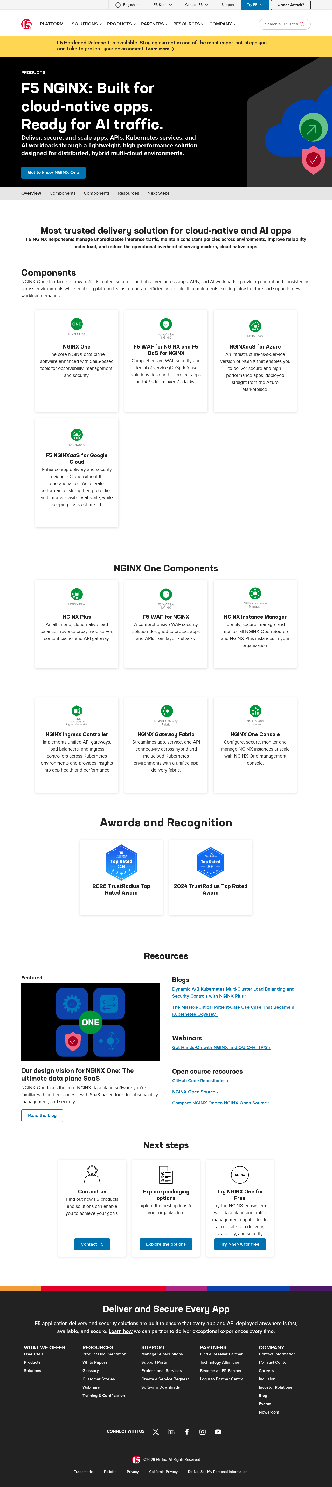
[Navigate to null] (90, 1022)
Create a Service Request (165, 1379)
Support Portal (154, 1362)
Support (228, 5)
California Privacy (163, 1472)
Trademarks (84, 1472)
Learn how (121, 1331)
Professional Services (161, 1370)
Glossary (90, 1370)
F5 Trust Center (273, 1362)
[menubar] (166, 5)
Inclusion (267, 1379)
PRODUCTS (33, 72)
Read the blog (42, 1115)
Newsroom (269, 1412)
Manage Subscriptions (162, 1354)
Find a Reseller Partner (221, 1354)
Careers (266, 1370)
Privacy (133, 1472)
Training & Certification (103, 1395)
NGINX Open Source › (195, 1092)
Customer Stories (98, 1379)
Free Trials (34, 1354)
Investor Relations (275, 1387)
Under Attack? (291, 5)
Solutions (32, 1370)
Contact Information (277, 1354)
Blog (263, 1395)
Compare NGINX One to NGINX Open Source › (221, 1103)
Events (265, 1404)
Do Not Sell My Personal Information (217, 1472)
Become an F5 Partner (221, 1370)
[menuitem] (128, 5)
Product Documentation (104, 1354)
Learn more (157, 49)
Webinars (91, 1387)
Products (32, 1362)
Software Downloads (160, 1387)
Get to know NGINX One (53, 172)
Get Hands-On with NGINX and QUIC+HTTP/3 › (221, 1047)
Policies (110, 1472)
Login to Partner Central (222, 1379)
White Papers (94, 1362)
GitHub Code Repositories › (200, 1080)
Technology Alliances (219, 1362)
